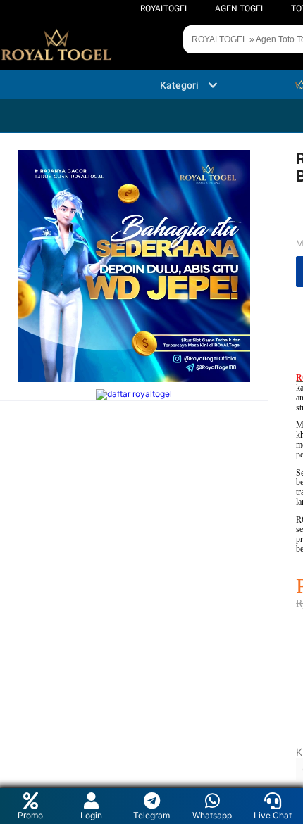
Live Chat (273, 815)
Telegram (151, 815)
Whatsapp (212, 815)
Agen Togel (240, 8)
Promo (30, 815)
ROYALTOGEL (164, 8)
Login (91, 815)
